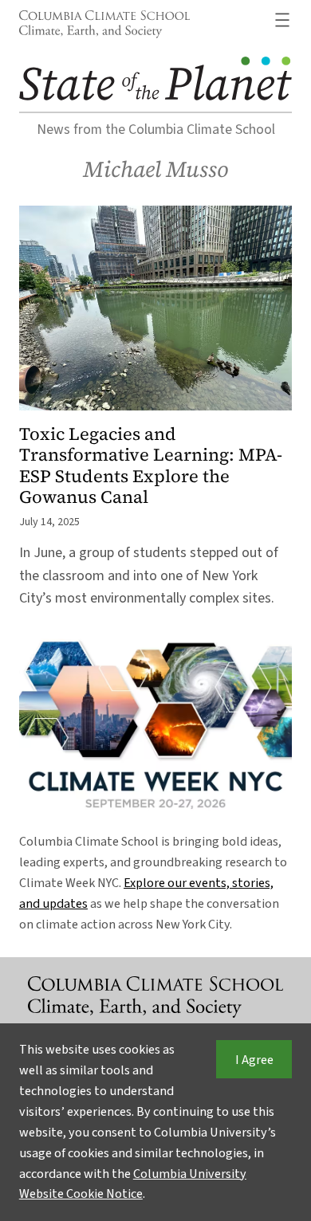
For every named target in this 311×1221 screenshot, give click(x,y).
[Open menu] (282, 19)
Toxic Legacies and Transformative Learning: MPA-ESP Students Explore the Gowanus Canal (150, 465)
